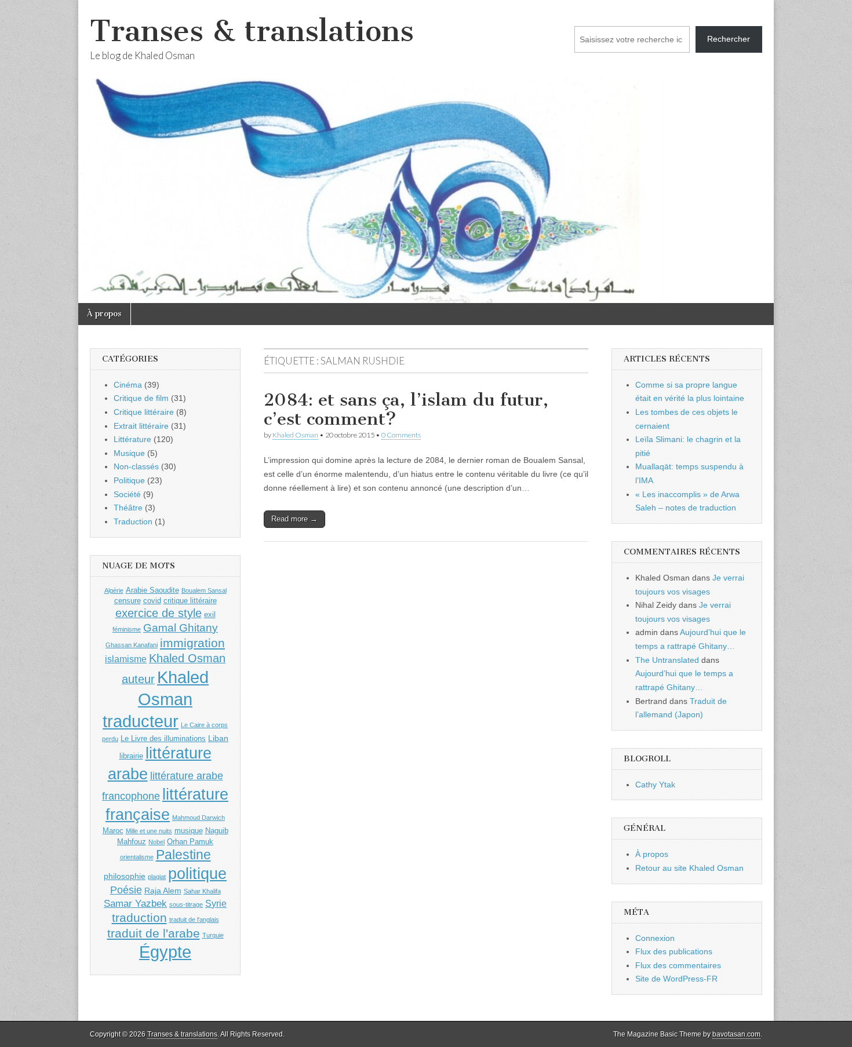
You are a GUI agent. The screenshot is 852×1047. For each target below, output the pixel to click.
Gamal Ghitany (180, 628)
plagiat (157, 876)
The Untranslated (667, 660)
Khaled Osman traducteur (156, 699)
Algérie (113, 590)
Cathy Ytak (655, 784)
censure (127, 600)
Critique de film (141, 398)
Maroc (113, 830)
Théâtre (128, 507)
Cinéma (128, 384)
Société (127, 494)
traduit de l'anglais (194, 919)
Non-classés (136, 466)
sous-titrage (186, 904)
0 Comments (401, 435)
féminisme (126, 629)
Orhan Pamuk (190, 841)
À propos (104, 314)
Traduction (133, 521)
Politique (129, 480)
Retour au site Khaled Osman (689, 868)
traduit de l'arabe (153, 933)
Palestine (183, 854)
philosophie (124, 876)
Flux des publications (673, 951)
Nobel (156, 841)
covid (152, 600)
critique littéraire (190, 600)
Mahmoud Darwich (198, 817)
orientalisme (137, 856)
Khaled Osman (295, 435)
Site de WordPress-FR (676, 978)
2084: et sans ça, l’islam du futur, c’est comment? (406, 409)
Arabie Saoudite (152, 590)
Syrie (216, 904)
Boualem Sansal (204, 590)
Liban (218, 738)
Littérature (132, 439)
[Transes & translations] (426, 151)
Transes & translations (252, 31)
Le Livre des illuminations (163, 738)
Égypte (165, 952)
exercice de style (158, 613)
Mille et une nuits (149, 830)
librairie (131, 755)
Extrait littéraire (141, 426)
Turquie (213, 935)
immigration (192, 643)
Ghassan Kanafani (131, 644)
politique (197, 873)
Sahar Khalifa (202, 891)
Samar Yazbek (135, 903)
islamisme (126, 659)
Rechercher (728, 38)
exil (210, 614)
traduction (139, 917)
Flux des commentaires (678, 965)
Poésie (126, 890)
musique (188, 830)
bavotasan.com (736, 1034)
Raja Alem (162, 890)
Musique (129, 453)
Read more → (294, 519)
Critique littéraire (144, 412)
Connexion (655, 938)
